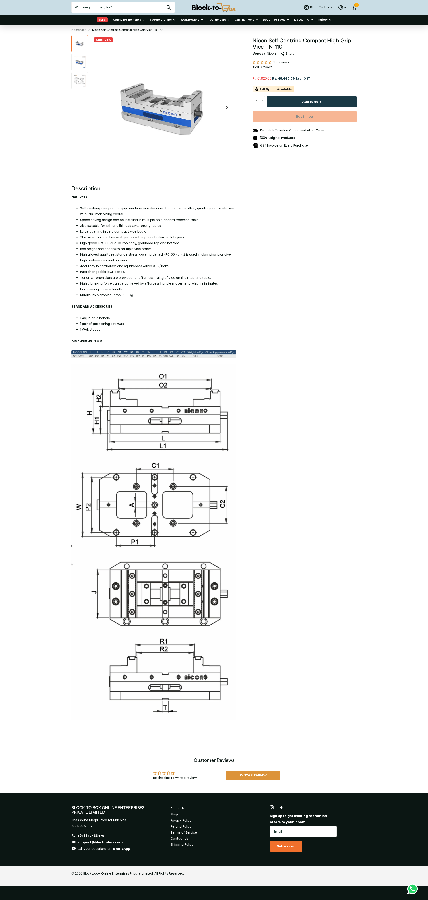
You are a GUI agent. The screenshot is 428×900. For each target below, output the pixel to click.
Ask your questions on (104, 848)
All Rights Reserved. (169, 873)
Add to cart (311, 101)
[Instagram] (272, 807)
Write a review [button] (253, 775)
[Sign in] (342, 7)
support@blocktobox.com (100, 842)
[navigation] (79, 43)
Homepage (78, 29)
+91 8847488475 (91, 836)
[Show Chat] (414, 889)
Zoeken (169, 7)
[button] (263, 62)
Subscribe (286, 846)
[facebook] (281, 807)
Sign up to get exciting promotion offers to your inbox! (298, 819)
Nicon (271, 53)
